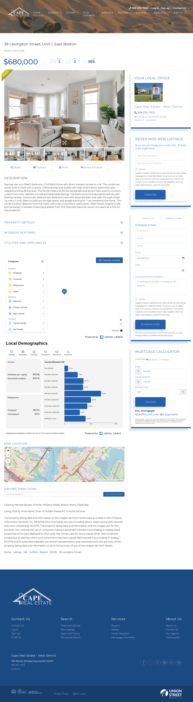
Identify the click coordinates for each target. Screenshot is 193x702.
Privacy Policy (164, 185)
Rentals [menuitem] (108, 12)
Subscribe (150, 194)
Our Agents (151, 120)
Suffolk (33, 552)
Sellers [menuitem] (141, 12)
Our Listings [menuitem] (89, 14)
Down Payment (142, 377)
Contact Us (179, 8)
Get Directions (113, 494)
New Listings (68, 629)
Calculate (150, 402)
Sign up (165, 8)
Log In (14, 629)
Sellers (115, 629)
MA (25, 552)
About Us (171, 625)
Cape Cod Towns (70, 633)
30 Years (153, 360)
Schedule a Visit (173, 218)
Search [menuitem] (53, 12)
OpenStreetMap (109, 481)
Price (138, 367)
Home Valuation (120, 633)
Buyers (115, 625)
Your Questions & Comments (149, 277)
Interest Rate (141, 387)
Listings (17, 552)
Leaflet (98, 481)
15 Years (165, 360)
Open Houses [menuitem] (38, 14)
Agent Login (79, 694)
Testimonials (173, 637)
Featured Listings (70, 625)
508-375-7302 (140, 8)
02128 (53, 552)
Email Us (16, 637)
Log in (155, 8)
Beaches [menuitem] (160, 12)
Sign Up (15, 633)
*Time (137, 265)
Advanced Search (71, 637)
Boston (44, 552)
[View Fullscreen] (8, 461)
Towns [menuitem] (71, 12)
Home (7, 552)
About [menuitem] (178, 12)
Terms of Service (159, 335)
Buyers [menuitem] (123, 12)
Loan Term (140, 359)
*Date (138, 253)
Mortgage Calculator (123, 637)
